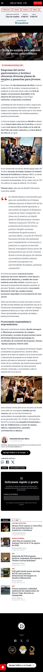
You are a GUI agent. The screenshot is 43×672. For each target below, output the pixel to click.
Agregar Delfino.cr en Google (14, 453)
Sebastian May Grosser (19, 548)
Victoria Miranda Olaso (19, 533)
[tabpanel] (21, 561)
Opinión (16, 10)
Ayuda (21, 635)
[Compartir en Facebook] (7, 462)
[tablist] (21, 520)
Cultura (35, 10)
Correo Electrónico (11, 494)
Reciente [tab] (5, 520)
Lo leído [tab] (15, 520)
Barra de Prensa (18, 538)
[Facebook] (15, 640)
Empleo (4, 468)
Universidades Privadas (17, 468)
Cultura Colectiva (19, 523)
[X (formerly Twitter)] (21, 640)
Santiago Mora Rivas (18, 563)
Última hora (6, 10)
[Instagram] (27, 640)
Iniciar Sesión (38, 3)
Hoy (21, 47)
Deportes (26, 10)
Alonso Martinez (17, 581)
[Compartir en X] (13, 462)
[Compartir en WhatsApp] (2, 462)
